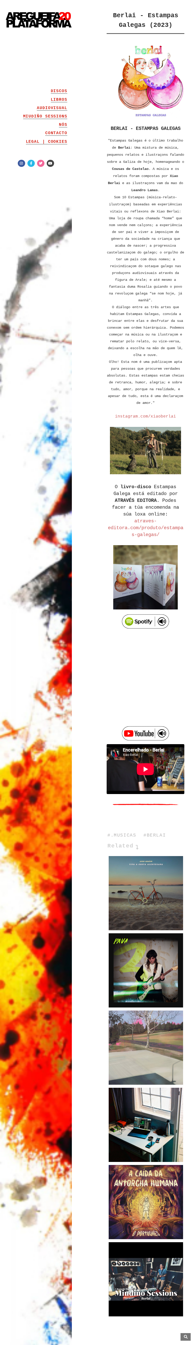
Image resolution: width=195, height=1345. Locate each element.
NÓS (63, 125)
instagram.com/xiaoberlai (145, 416)
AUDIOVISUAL (52, 108)
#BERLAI (154, 835)
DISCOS (59, 91)
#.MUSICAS (121, 835)
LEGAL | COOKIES (47, 142)
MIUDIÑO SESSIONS (45, 116)
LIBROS (59, 99)
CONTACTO (56, 133)
